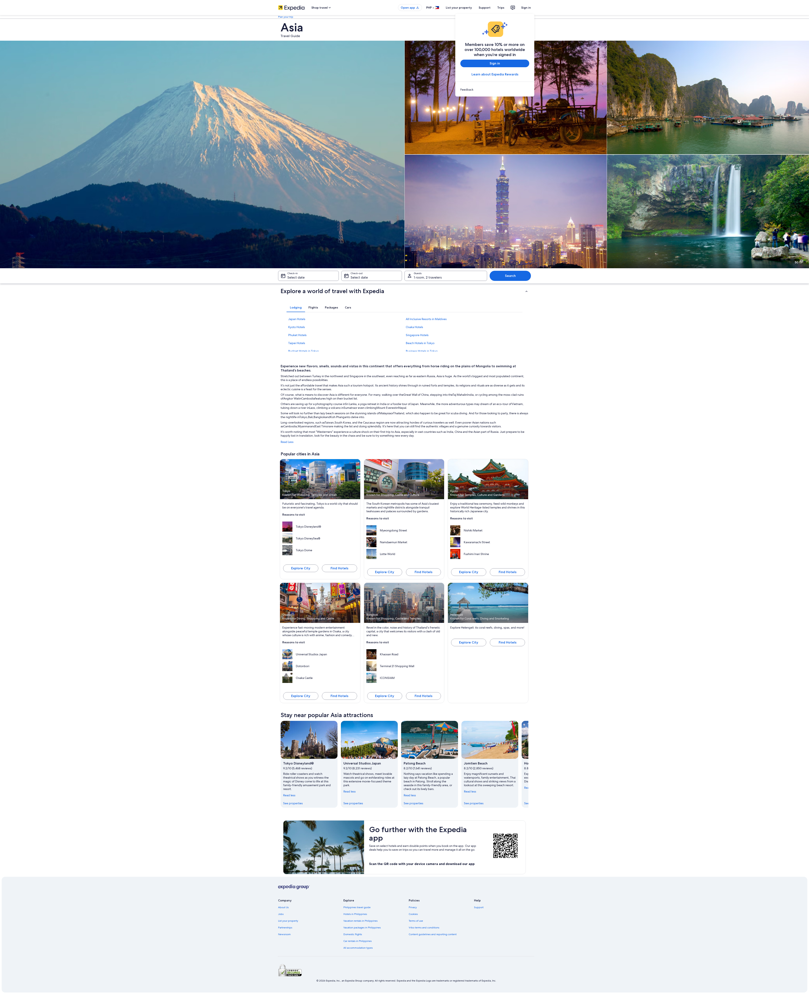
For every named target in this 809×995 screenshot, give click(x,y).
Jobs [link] (281, 914)
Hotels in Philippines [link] (355, 914)
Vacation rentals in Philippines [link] (360, 921)
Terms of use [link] (416, 921)
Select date (296, 277)
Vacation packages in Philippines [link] (362, 927)
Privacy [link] (413, 907)
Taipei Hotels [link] (296, 343)
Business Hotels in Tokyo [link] (422, 351)
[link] (494, 89)
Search (510, 276)
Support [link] (479, 907)
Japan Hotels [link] (296, 319)
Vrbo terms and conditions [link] (424, 927)
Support (484, 7)
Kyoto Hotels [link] (296, 327)
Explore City (300, 568)
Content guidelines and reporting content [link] (433, 934)
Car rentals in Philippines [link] (357, 941)
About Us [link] (283, 907)
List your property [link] (288, 921)
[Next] (528, 764)
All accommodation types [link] (358, 947)
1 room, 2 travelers (428, 277)
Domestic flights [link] (352, 934)
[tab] (296, 307)
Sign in (526, 7)
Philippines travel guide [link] (357, 907)
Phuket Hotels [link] (297, 335)
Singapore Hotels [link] (417, 335)
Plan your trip (285, 17)
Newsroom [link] (284, 934)
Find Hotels (339, 568)
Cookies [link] (413, 914)
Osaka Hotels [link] (414, 327)
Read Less (287, 442)
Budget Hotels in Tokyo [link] (303, 351)
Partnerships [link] (285, 927)
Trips (500, 7)
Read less (289, 795)
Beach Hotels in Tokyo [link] (420, 343)
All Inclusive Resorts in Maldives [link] (426, 319)
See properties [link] (293, 803)
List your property (459, 7)
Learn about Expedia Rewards (494, 74)
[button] (404, 291)
